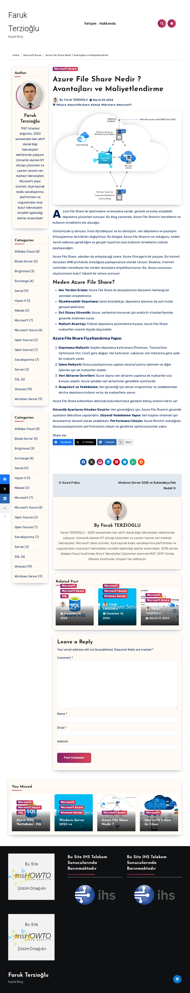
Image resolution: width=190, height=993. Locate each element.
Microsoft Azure (26, 330)
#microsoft (124, 104)
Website (62, 741)
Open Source (24, 340)
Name (62, 714)
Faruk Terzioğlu (28, 975)
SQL (17, 379)
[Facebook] (5, 479)
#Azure (61, 104)
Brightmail (22, 271)
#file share (108, 104)
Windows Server (26, 399)
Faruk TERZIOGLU (76, 99)
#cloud (95, 104)
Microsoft (21, 320)
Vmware (20, 389)
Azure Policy (71, 482)
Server (19, 369)
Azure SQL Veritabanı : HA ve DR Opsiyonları (31, 824)
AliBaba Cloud (25, 251)
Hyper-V (20, 300)
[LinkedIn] (5, 498)
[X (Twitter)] (5, 489)
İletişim (90, 23)
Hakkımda (107, 23)
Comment (65, 658)
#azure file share (78, 104)
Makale (19, 310)
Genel (19, 291)
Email (62, 727)
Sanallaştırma (24, 359)
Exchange (22, 281)
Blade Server (24, 261)
